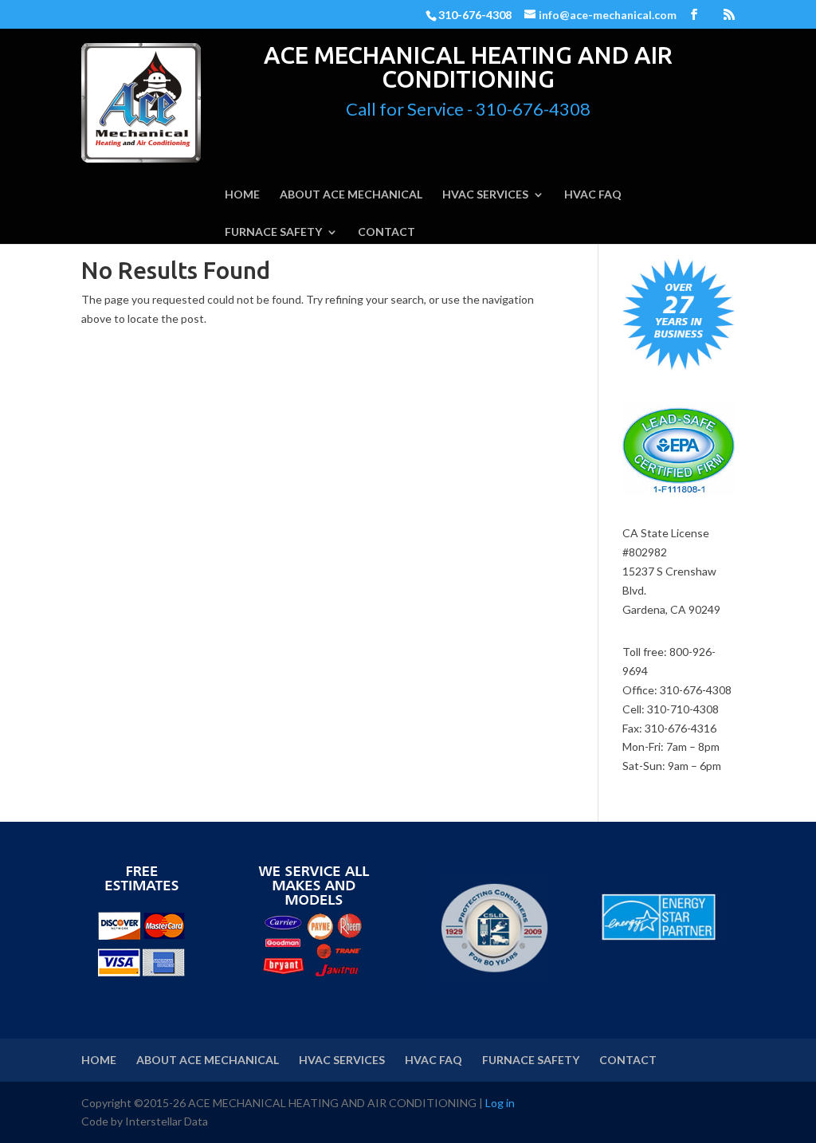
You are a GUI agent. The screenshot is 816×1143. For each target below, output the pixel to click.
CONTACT (386, 232)
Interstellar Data (166, 1121)
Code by (103, 1121)
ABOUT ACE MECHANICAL (351, 195)
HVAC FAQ (593, 195)
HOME (242, 195)
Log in (500, 1103)
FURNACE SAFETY (273, 232)
